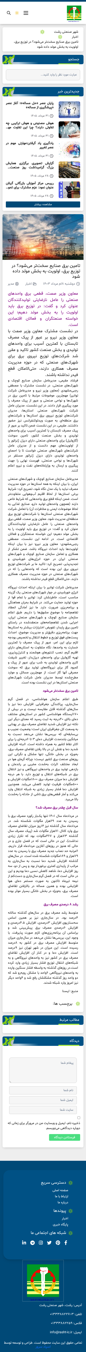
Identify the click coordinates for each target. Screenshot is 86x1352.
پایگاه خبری (60, 1224)
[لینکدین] (24, 1243)
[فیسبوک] (65, 1243)
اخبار (75, 37)
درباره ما (63, 1202)
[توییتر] (48, 1243)
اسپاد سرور (43, 1346)
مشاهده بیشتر (43, 204)
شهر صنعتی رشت (66, 32)
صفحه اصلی (60, 1190)
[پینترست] (57, 1243)
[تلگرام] (32, 1243)
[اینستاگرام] (40, 1243)
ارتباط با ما (61, 1196)
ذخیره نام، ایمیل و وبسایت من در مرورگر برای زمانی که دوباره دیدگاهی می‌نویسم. (44, 1126)
